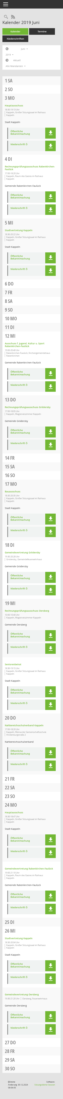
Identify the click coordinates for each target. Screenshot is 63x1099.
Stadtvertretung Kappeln (18, 230)
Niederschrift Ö (18, 144)
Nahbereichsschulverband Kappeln (24, 725)
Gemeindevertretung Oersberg (22, 994)
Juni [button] (23, 48)
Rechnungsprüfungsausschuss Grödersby (28, 407)
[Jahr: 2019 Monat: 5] (7, 49)
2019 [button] (8, 54)
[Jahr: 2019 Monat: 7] (7, 60)
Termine (42, 31)
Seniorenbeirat (13, 664)
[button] (50, 133)
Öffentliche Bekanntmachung (20, 133)
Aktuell (17, 60)
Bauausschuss (12, 491)
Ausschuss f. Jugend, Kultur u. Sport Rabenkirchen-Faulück (24, 345)
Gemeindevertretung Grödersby (22, 552)
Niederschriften (15, 38)
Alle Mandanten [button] (15, 66)
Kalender (15, 31)
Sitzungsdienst (44, 1084)
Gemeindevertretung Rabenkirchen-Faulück (29, 868)
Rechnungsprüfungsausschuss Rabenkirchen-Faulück (30, 168)
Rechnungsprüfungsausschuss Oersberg (27, 610)
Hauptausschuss (14, 105)
